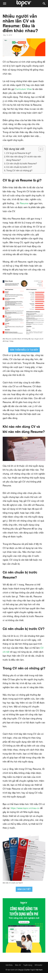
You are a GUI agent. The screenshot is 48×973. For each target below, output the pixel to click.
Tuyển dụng (27, 965)
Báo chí (18, 965)
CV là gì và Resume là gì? (18, 153)
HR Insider (38, 965)
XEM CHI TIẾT (24, 889)
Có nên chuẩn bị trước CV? (19, 166)
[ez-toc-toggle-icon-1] (40, 149)
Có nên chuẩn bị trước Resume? (21, 163)
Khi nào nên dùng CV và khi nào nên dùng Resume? (23, 158)
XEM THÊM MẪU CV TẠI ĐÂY (24, 349)
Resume (24, 203)
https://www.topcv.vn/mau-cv (25, 808)
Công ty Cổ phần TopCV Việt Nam (30, 970)
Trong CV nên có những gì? (19, 170)
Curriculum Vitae (23, 89)
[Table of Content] (41, 149)
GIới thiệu (9, 965)
